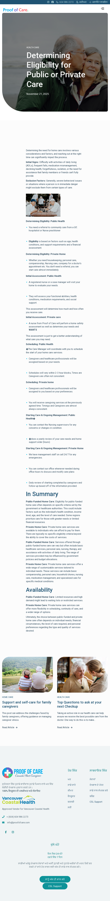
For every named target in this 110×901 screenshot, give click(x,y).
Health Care (32, 47)
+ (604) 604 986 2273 (17, 816)
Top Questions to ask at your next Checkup (79, 704)
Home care (7, 697)
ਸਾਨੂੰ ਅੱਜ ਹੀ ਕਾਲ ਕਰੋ (55, 879)
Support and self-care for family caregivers (26, 704)
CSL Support (55, 886)
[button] (102, 8)
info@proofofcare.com (18, 822)
